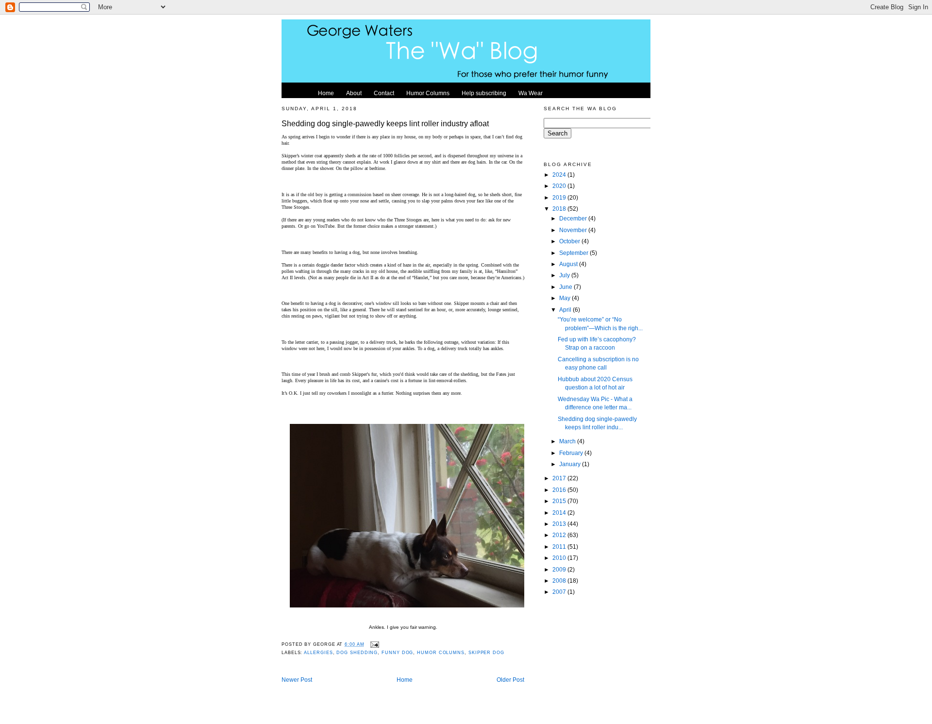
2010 (559, 558)
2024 (559, 174)
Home (405, 679)
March (568, 441)
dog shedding (357, 652)
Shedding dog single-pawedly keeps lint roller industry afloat (385, 123)
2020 (559, 186)
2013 (559, 524)
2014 (559, 512)
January (570, 464)
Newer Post (297, 679)
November (573, 230)
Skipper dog (486, 652)
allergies (318, 652)
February (571, 453)
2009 (559, 569)
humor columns (441, 652)
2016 (559, 490)
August (569, 264)
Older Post (510, 679)
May (565, 298)
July (565, 275)
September (574, 253)
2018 (559, 208)
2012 (559, 535)
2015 (559, 501)
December (573, 218)
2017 (559, 478)
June (566, 287)
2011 (559, 546)
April (566, 309)
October (570, 241)
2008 (559, 580)
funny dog (397, 652)
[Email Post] (374, 644)
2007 (559, 592)
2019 (559, 197)
